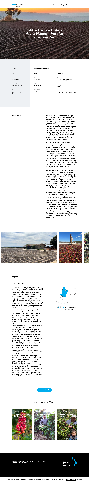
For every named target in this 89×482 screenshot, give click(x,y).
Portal (75, 5)
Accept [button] (68, 479)
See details (18, 428)
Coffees (48, 5)
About (42, 5)
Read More (79, 479)
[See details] (19, 429)
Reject (73, 479)
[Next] (86, 247)
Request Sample (44, 390)
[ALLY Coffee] (18, 5)
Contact (68, 5)
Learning (56, 5)
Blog (62, 5)
